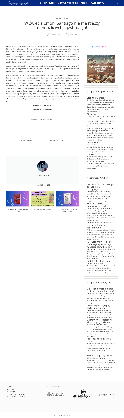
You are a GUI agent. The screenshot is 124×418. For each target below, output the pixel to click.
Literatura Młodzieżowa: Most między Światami (100, 321)
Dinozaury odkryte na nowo (55, 141)
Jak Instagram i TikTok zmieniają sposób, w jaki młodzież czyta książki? (100, 244)
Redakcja (11, 392)
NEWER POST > (59, 138)
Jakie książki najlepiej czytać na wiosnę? (98, 306)
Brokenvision (55, 34)
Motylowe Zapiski (67, 3)
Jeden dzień (93, 142)
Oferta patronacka (16, 394)
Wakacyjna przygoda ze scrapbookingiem (99, 356)
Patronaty (97, 3)
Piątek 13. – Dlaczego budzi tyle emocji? (98, 262)
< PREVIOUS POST (26, 138)
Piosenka (92, 114)
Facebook (34, 119)
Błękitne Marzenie (97, 97)
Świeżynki (49, 3)
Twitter (42, 119)
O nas (9, 387)
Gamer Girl (93, 154)
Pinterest (50, 119)
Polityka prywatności (17, 397)
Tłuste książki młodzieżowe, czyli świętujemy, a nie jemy (99, 206)
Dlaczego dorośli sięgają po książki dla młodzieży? (100, 290)
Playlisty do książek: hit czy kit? (99, 340)
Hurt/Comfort (26, 140)
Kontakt (11, 389)
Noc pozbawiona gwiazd (100, 128)
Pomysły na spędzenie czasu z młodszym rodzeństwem (99, 225)
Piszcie (85, 3)
